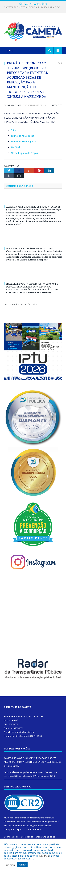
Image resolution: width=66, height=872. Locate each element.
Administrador (15, 105)
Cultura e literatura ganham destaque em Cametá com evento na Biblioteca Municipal (34, 7)
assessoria (26, 821)
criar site (23, 817)
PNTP (17, 836)
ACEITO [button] (22, 864)
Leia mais (44, 855)
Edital (13, 130)
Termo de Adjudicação (22, 135)
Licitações (57, 105)
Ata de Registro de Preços (24, 152)
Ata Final (15, 147)
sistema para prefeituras (43, 817)
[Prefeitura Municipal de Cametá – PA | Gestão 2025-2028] (33, 30)
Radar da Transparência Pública (39, 836)
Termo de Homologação (24, 141)
